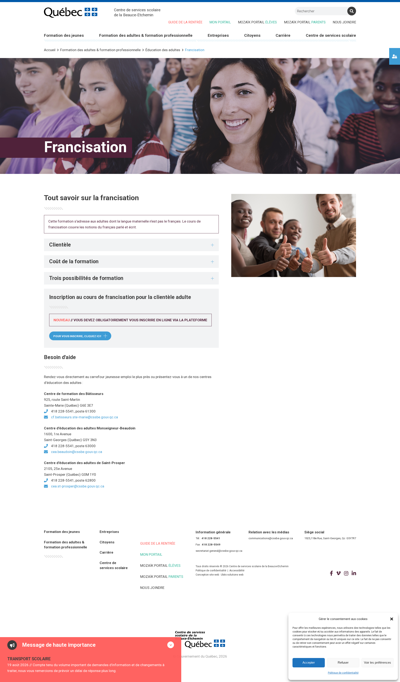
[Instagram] (346, 573)
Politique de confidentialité (343, 672)
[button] (392, 619)
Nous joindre (344, 22)
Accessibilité (236, 570)
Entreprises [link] (218, 35)
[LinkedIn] (354, 573)
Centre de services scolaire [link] (331, 35)
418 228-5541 (211, 538)
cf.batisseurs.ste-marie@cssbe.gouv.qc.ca (84, 417)
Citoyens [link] (252, 35)
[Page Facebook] (331, 573)
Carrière (106, 552)
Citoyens (107, 542)
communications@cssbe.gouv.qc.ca (271, 538)
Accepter (308, 662)
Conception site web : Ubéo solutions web (219, 574)
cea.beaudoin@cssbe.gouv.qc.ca (76, 452)
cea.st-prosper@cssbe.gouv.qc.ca (77, 486)
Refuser (343, 662)
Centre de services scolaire (114, 565)
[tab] (131, 245)
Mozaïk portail (257, 22)
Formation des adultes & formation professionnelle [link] (145, 35)
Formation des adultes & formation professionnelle (65, 544)
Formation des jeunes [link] (64, 35)
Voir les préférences (377, 662)
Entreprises (109, 532)
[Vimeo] (338, 573)
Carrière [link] (283, 35)
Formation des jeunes (62, 532)
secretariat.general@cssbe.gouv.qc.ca (219, 550)
